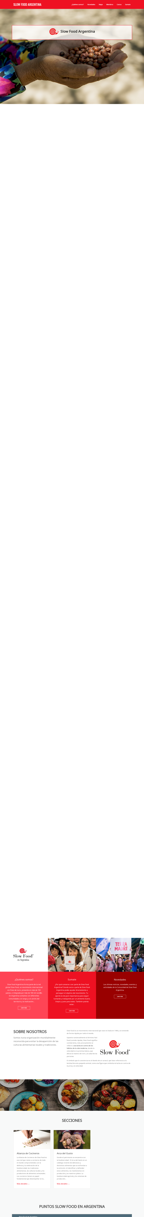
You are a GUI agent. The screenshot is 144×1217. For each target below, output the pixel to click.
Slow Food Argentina (27, 4)
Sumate (128, 4)
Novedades (91, 4)
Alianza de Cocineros (28, 1153)
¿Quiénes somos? (78, 4)
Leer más (24, 1008)
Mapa (101, 4)
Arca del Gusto (65, 1153)
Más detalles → (23, 1184)
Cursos (119, 4)
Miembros (109, 4)
